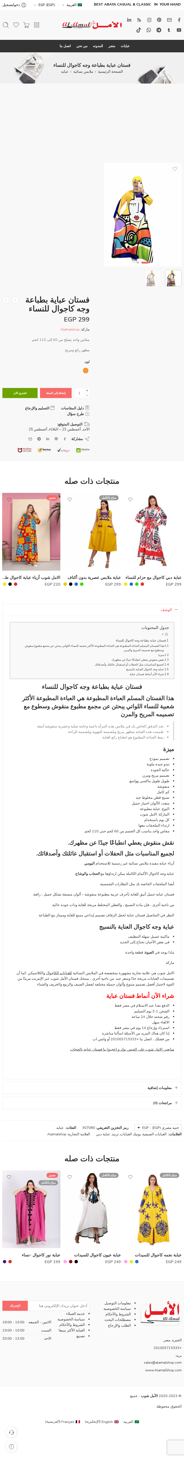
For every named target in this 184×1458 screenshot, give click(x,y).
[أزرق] (131, 584)
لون (87, 362)
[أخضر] (137, 584)
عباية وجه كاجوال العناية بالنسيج (145, 669)
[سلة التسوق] (26, 25)
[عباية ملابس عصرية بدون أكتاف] (92, 532)
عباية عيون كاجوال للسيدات (97, 1255)
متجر (112, 46)
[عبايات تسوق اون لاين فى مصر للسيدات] (5, 299)
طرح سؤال (76, 413)
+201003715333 (125, 1039)
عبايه (65, 71)
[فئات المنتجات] (36, 25)
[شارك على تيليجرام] (39, 439)
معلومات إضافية (160, 1087)
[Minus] (87, 395)
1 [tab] (145, 267)
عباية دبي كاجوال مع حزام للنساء (154, 577)
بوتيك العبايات (130, 1134)
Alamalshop (70, 329)
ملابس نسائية (83, 71)
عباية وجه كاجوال (161, 873)
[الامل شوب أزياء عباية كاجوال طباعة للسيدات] (31, 532)
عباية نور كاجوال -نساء (41, 1255)
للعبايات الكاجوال (59, 973)
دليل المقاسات (73, 408)
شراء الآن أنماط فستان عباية (147, 674)
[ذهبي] (65, 584)
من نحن (82, 46)
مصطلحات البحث (117, 1319)
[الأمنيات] (175, 169)
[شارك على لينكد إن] (48, 439)
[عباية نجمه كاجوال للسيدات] (152, 1209)
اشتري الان (20, 393)
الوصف (166, 609)
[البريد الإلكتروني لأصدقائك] (30, 439)
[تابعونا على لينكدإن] (129, 20)
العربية (71, 4)
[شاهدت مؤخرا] (11, 1446)
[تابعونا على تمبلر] (169, 30)
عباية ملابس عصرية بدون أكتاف (94, 577)
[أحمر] (142, 584)
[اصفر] (126, 584)
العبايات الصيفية (154, 1134)
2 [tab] (138, 267)
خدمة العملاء (75, 1313)
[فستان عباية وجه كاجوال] (143, 214)
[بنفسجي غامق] (4, 1261)
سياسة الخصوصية (117, 1308)
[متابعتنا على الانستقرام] (149, 20)
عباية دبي (103, 1134)
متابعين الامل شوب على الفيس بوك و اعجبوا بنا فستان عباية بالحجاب (122, 1049)
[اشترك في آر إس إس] (139, 20)
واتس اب (99, 1039)
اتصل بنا (65, 46)
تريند (115, 1134)
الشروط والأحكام (118, 1314)
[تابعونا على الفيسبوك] (179, 20)
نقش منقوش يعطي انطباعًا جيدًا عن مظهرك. (137, 660)
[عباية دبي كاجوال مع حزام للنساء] (152, 532)
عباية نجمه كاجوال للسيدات (158, 1255)
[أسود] (71, 584)
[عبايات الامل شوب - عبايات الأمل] (92, 25)
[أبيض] (87, 584)
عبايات (125, 46)
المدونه (98, 46)
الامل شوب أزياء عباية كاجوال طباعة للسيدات (31, 577)
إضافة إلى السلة (55, 393)
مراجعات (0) (162, 1103)
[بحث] (5, 25)
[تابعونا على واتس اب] (148, 30)
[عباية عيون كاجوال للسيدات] (92, 1209)
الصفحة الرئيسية (110, 71)
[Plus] (87, 390)
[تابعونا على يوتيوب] (179, 30)
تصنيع (80, 1336)
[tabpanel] (143, 216)
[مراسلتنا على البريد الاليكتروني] (169, 20)
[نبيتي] (71, 1261)
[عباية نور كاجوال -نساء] (31, 1209)
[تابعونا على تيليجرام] (158, 30)
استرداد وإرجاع (158, 1027)
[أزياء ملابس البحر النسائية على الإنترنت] (15, 299)
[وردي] (126, 1261)
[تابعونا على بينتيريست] (159, 20)
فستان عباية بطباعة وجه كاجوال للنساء (141, 640)
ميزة (161, 655)
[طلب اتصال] (11, 1432)
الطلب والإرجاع (119, 1325)
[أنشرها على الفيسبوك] (65, 439)
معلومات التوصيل (117, 1303)
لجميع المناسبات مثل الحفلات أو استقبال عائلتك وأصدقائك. (129, 664)
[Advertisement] (92, 126)
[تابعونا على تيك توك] (138, 30)
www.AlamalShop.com (163, 1370)
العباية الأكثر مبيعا (72, 1330)
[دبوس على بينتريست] (56, 439)
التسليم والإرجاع (37, 408)
